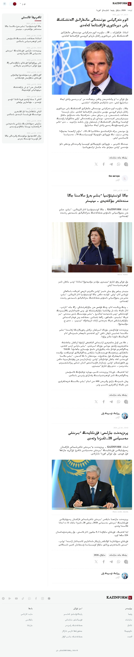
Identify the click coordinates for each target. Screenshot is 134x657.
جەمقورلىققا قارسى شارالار (72, 631)
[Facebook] (104, 165)
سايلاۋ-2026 (99, 555)
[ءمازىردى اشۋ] (5, 4)
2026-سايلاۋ (121, 10)
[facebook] (36, 598)
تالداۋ (130, 625)
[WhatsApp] (118, 165)
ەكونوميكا (128, 631)
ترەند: (130, 11)
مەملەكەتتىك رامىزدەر (73, 625)
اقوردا (98, 10)
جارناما (30, 625)
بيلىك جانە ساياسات (118, 158)
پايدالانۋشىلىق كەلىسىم (73, 614)
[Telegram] (111, 165)
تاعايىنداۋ (105, 10)
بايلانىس (29, 620)
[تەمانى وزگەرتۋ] (13, 4)
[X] (96, 165)
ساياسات (128, 620)
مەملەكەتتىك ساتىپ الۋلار (72, 637)
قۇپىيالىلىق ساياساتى (73, 620)
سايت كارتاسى (27, 614)
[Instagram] (126, 165)
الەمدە (129, 637)
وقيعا (112, 10)
